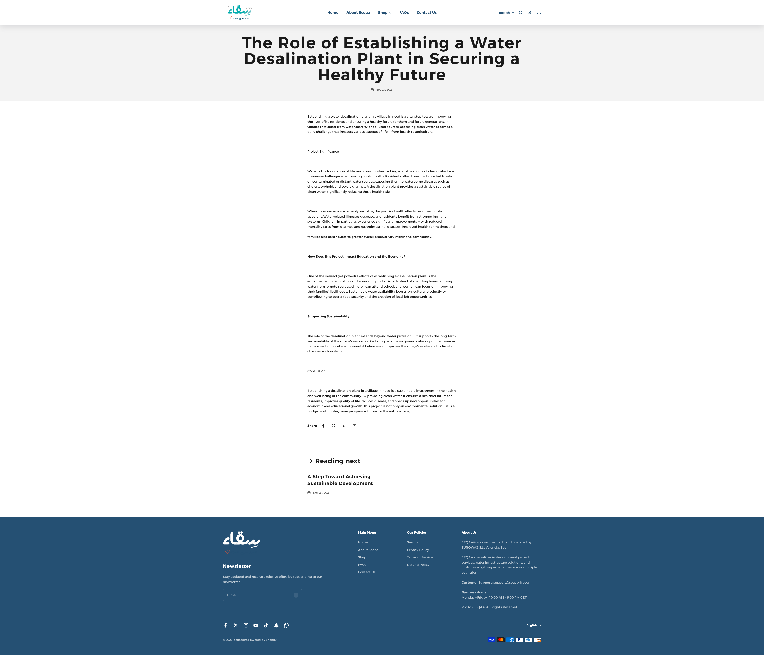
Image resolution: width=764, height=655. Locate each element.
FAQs (404, 12)
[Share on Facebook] (323, 426)
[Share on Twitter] (334, 426)
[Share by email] (354, 426)
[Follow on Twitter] (235, 625)
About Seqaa (358, 12)
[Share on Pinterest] (344, 426)
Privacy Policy (418, 550)
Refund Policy (418, 565)
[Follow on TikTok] (266, 625)
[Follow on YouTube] (256, 625)
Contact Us (427, 12)
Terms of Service (420, 557)
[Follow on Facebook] (225, 625)
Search (412, 542)
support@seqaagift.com (512, 582)
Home (332, 12)
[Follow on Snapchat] (276, 625)
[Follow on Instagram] (245, 625)
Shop (382, 12)
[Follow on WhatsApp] (286, 625)
